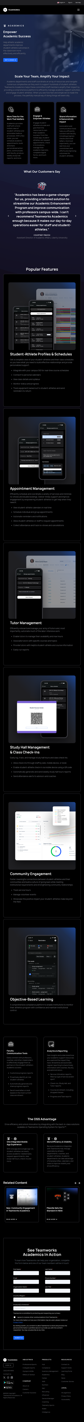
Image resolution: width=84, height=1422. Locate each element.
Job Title (48, 1287)
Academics (46, 1375)
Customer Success (29, 1393)
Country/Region (19, 1296)
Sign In (70, 2)
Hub (43, 1364)
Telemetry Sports (48, 1405)
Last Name (48, 1269)
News (63, 1378)
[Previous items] (8, 216)
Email (15, 1278)
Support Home (66, 1368)
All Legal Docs (66, 1393)
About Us (26, 1386)
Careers (25, 1389)
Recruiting (45, 1392)
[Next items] (76, 216)
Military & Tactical (29, 1375)
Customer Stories (67, 1381)
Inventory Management (50, 1371)
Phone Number (50, 1278)
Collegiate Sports (29, 1368)
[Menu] (78, 10)
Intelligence (46, 1412)
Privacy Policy (18, 1322)
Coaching (45, 1402)
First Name (17, 1269)
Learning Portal (66, 1371)
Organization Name (20, 1287)
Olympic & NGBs (28, 1371)
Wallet (44, 1409)
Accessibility (65, 1399)
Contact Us (7, 1374)
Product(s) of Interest (21, 1305)
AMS (43, 1381)
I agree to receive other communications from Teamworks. (37, 1317)
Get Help (78, 2)
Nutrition (45, 1385)
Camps (44, 1378)
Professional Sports (30, 1364)
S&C (43, 1388)
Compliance (46, 1368)
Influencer (45, 1395)
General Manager (48, 1398)
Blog (62, 1375)
